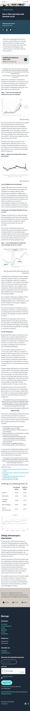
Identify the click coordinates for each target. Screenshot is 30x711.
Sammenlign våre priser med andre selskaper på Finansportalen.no (14, 692)
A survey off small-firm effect (10, 479)
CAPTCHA (4, 666)
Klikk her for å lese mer (10, 60)
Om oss (3, 632)
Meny (25, 2)
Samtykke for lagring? (7, 676)
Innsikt (3, 628)
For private (4, 624)
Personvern (4, 703)
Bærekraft (4, 630)
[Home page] (5, 2)
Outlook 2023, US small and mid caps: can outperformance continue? (14, 476)
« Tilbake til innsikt (7, 9)
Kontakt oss (4, 633)
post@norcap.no (5, 652)
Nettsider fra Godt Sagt (7, 701)
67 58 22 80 (4, 651)
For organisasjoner (6, 626)
